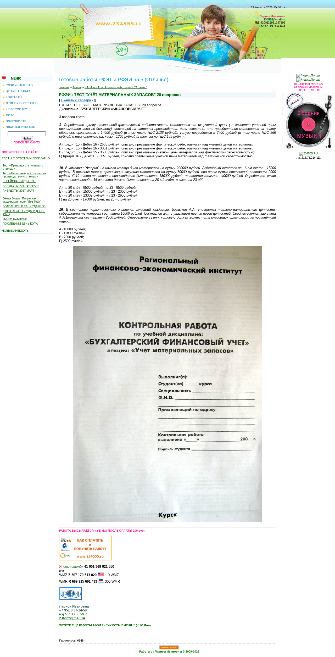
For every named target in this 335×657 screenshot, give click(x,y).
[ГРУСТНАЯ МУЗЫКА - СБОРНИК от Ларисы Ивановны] (308, 120)
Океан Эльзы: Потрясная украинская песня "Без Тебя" (22, 200)
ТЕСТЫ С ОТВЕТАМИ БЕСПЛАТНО (26, 158)
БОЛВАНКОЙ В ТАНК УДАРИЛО (24, 206)
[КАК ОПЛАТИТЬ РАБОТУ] (85, 559)
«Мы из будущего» (15, 218)
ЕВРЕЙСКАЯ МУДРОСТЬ (19, 181)
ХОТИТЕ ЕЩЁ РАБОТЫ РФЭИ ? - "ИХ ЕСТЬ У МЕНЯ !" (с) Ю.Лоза (105, 625)
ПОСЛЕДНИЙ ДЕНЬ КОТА (20, 223)
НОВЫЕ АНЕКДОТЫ (15, 230)
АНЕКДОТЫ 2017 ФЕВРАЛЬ (21, 185)
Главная (64, 87)
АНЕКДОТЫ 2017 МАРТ (18, 190)
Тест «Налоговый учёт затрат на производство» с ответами (24, 175)
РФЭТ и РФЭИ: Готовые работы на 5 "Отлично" (116, 87)
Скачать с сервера (76, 100)
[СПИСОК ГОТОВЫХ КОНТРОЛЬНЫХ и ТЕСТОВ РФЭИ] (70, 592)
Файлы (76, 87)
